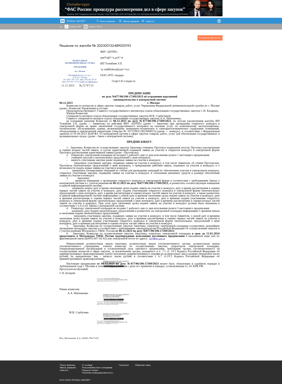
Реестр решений (131, 21)
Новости (150, 21)
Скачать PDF (75, 26)
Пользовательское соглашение (97, 367)
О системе (87, 365)
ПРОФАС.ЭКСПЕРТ (76, 21)
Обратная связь (143, 365)
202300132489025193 (114, 45)
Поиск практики (107, 21)
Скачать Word (95, 26)
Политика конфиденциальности (97, 372)
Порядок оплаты (90, 370)
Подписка (124, 365)
